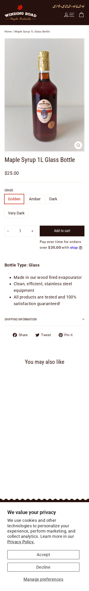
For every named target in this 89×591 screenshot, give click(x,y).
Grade (9, 190)
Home (8, 31)
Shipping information (21, 319)
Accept (43, 554)
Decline (43, 567)
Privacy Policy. (21, 541)
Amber (35, 199)
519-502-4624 (68, 7)
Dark (53, 199)
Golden (14, 199)
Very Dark (16, 213)
